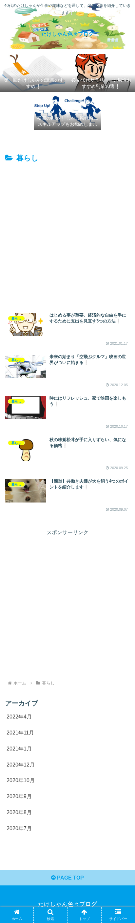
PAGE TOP (70, 878)
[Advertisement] (67, 235)
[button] (121, 822)
